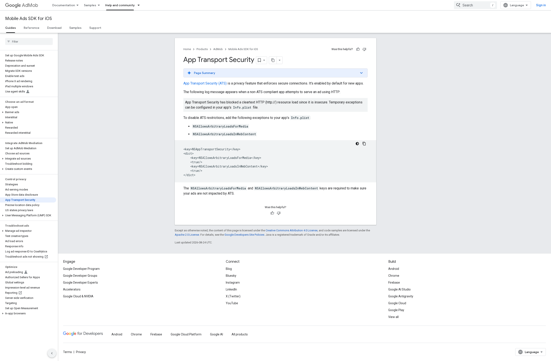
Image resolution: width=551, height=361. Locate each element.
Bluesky (231, 275)
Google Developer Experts (80, 282)
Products (202, 49)
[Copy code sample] (364, 143)
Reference (31, 28)
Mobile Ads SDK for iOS (28, 18)
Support (95, 28)
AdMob (30, 5)
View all (393, 317)
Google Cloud (397, 303)
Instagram (233, 282)
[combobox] (475, 5)
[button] (28, 112)
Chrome (393, 275)
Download (54, 28)
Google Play (396, 310)
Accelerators (71, 289)
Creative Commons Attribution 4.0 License (291, 230)
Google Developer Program (81, 268)
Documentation (63, 5)
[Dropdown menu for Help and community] (140, 5)
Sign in (541, 5)
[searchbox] (29, 41)
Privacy (81, 352)
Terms (67, 352)
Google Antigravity (400, 296)
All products (240, 334)
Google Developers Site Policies (244, 234)
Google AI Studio (399, 289)
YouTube (232, 303)
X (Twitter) (233, 296)
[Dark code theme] (357, 143)
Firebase (394, 282)
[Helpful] (358, 49)
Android (393, 268)
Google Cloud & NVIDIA (78, 296)
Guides (10, 28)
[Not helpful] (364, 49)
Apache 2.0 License (187, 234)
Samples (90, 5)
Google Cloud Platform (186, 334)
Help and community (120, 5)
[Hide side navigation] (52, 353)
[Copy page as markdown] (273, 60)
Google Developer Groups (80, 275)
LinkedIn (231, 289)
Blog (229, 268)
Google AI (216, 334)
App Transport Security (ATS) (205, 83)
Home (187, 49)
